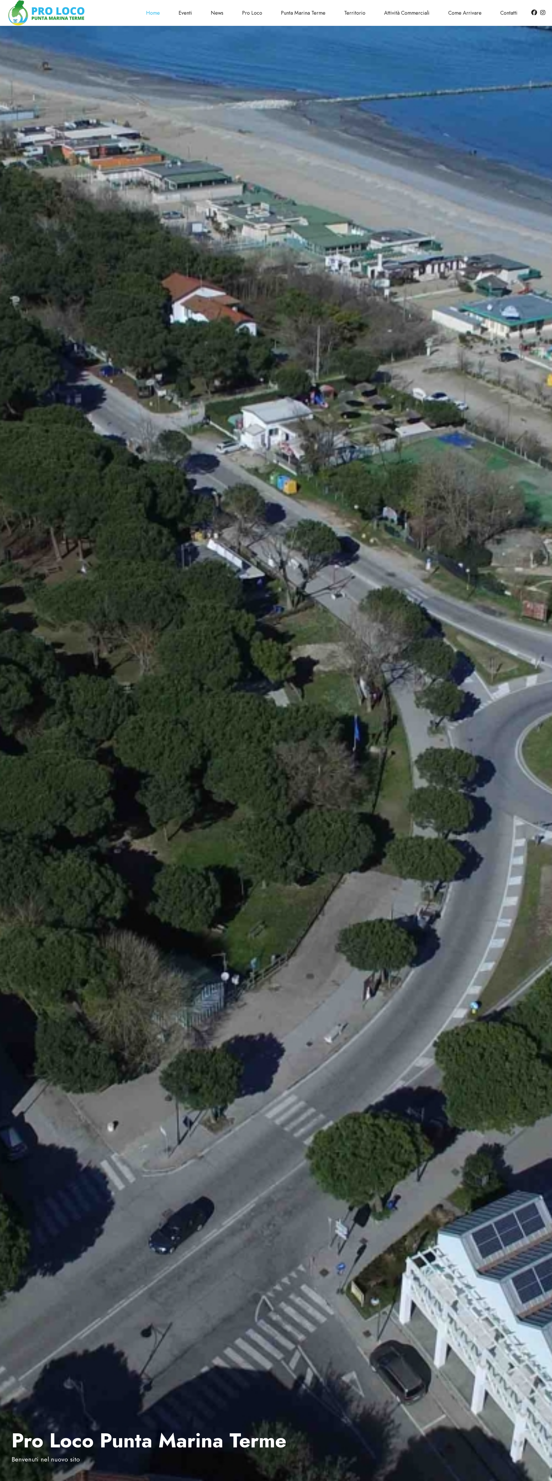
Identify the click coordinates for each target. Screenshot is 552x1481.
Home (153, 13)
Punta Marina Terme (303, 13)
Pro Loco (252, 13)
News (217, 13)
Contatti (509, 13)
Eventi (185, 13)
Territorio (354, 13)
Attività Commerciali (407, 13)
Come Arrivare (465, 13)
